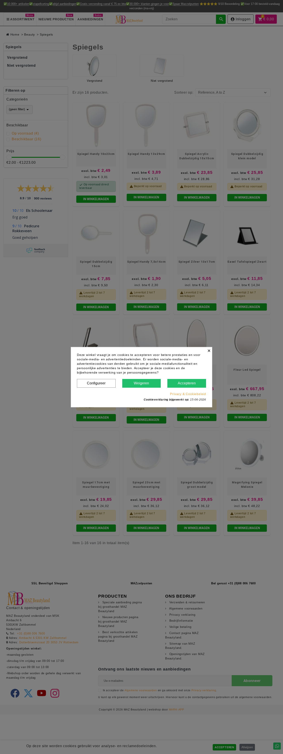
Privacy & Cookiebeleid (188, 393)
